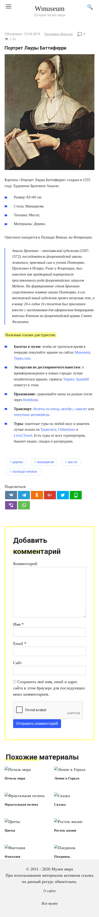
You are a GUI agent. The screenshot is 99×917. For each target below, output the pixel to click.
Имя (18, 624)
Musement (82, 352)
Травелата (48, 429)
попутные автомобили (31, 415)
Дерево (17, 462)
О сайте (50, 891)
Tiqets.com (22, 358)
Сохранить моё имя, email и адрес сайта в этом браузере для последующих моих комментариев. (49, 688)
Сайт (17, 662)
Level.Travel (23, 435)
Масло (72, 462)
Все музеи (50, 903)
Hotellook (30, 400)
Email (19, 643)
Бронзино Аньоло (59, 34)
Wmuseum (49, 8)
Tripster (68, 379)
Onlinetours (66, 429)
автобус (67, 409)
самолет (81, 409)
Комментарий (25, 563)
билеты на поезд (46, 409)
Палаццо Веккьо (24, 471)
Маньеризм (45, 462)
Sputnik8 (82, 379)
